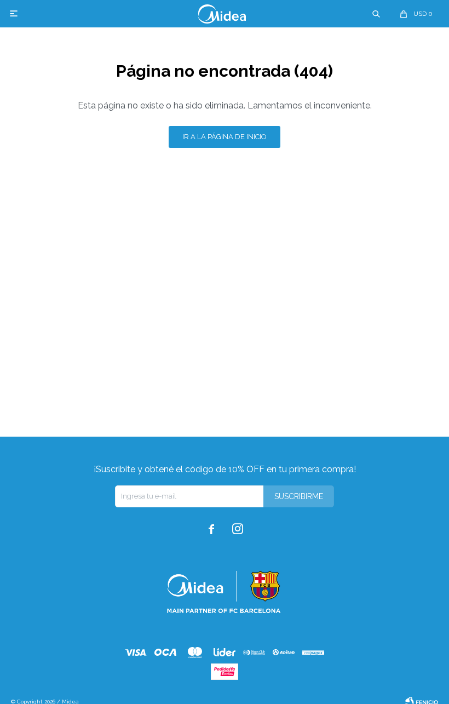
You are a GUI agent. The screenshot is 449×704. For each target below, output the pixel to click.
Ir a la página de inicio (224, 137)
